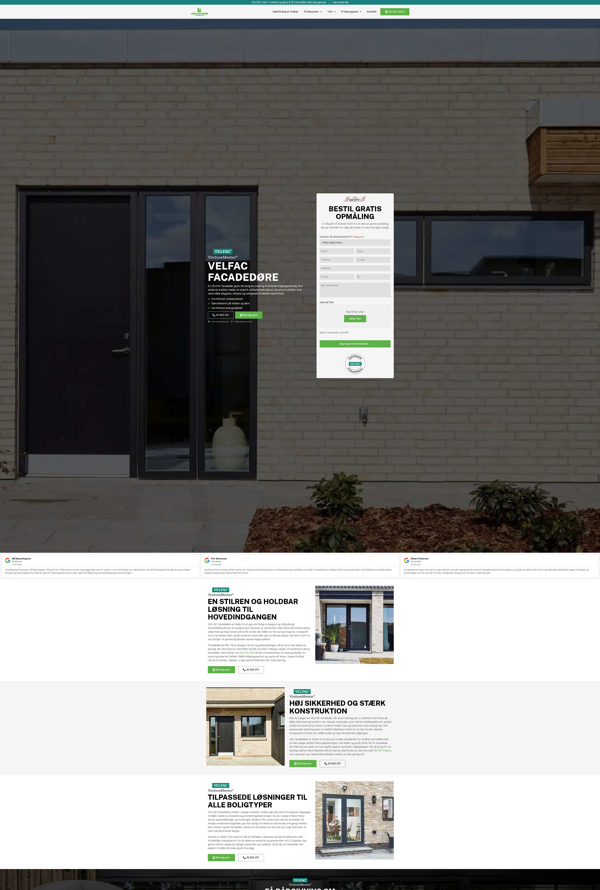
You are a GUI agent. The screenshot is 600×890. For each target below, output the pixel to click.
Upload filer (327, 302)
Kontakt (371, 11)
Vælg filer (355, 318)
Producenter (311, 11)
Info (330, 11)
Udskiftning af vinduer (285, 11)
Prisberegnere (349, 11)
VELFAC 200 (247, 652)
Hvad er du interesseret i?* (341, 237)
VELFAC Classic (382, 750)
